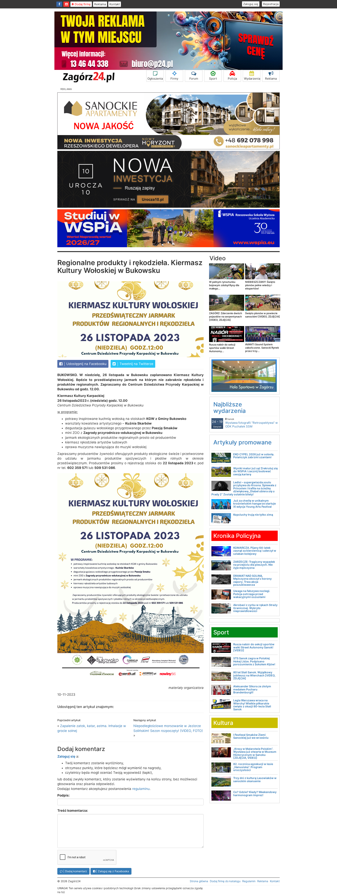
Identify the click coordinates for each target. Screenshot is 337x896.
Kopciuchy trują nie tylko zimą (253, 514)
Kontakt (114, 4)
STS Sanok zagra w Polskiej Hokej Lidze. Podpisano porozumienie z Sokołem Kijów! (254, 661)
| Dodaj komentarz (75, 871)
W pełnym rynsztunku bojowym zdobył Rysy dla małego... (224, 285)
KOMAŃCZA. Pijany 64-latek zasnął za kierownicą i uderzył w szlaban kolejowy (254, 550)
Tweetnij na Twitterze (136, 364)
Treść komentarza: (72, 810)
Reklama (100, 4)
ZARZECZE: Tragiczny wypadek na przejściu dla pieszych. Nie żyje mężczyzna (254, 564)
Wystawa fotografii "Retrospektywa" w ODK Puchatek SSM (251, 423)
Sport (213, 78)
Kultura (223, 722)
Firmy (174, 78)
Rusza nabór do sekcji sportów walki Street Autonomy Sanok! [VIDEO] (253, 647)
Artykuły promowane (242, 442)
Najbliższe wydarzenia (229, 407)
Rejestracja (270, 4)
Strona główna (199, 881)
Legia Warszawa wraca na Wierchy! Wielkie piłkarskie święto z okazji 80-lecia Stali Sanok (252, 705)
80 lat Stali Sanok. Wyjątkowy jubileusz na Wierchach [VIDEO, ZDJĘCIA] (254, 675)
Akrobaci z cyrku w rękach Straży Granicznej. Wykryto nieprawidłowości (255, 608)
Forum (193, 78)
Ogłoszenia (155, 78)
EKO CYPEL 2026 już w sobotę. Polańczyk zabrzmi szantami (253, 456)
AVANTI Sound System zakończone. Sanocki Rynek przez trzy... (262, 348)
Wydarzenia (252, 78)
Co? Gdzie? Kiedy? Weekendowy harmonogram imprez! (255, 793)
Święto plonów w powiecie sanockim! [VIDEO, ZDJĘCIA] (262, 315)
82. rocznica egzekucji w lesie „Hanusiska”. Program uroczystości (253, 767)
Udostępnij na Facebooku (85, 364)
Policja (232, 78)
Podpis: (63, 795)
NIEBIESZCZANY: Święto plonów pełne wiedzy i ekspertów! (260, 285)
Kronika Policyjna (237, 535)
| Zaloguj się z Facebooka (112, 871)
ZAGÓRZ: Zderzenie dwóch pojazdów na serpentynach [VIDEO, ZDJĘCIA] (225, 316)
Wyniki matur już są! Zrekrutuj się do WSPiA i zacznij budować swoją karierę (255, 471)
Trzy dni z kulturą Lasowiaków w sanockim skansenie (255, 779)
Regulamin (248, 881)
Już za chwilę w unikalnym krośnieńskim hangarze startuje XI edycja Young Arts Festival (254, 503)
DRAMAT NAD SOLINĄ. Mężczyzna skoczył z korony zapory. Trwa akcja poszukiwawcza (252, 580)
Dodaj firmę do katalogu (225, 881)
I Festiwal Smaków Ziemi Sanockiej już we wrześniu (251, 736)
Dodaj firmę (82, 4)
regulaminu (141, 789)
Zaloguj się (250, 4)
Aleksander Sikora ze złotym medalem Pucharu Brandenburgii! (252, 689)
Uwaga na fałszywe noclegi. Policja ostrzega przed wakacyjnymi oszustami (251, 594)
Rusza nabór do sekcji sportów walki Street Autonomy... (222, 348)
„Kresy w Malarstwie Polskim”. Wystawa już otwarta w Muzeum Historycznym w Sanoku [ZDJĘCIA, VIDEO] (254, 753)
